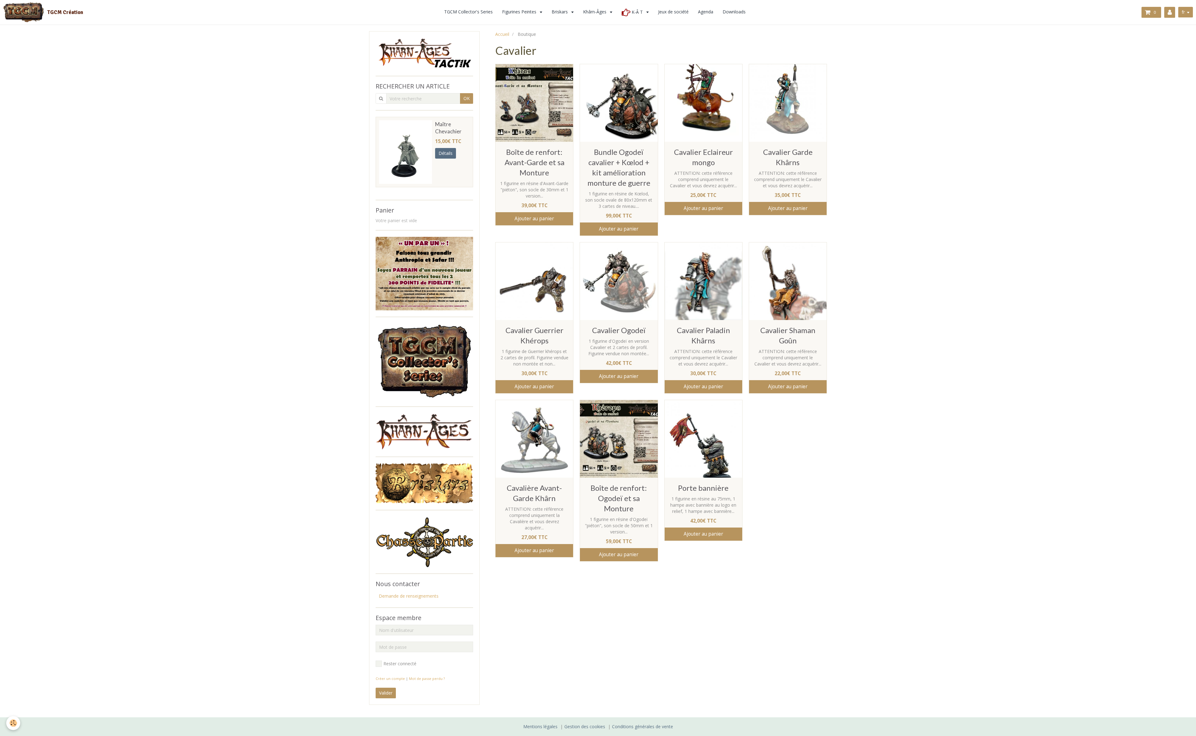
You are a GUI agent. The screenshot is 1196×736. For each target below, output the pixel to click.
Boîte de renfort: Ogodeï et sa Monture (619, 498)
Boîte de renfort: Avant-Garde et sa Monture (534, 162)
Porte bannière (703, 487)
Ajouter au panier (534, 218)
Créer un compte (390, 678)
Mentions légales (540, 726)
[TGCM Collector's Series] (424, 361)
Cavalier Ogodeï (619, 330)
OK (466, 98)
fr (1183, 12)
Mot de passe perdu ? (427, 678)
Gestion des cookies (584, 726)
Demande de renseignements (409, 596)
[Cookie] (13, 723)
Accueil (502, 34)
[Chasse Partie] (424, 541)
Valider (385, 693)
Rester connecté (399, 664)
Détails (446, 153)
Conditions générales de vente (642, 726)
